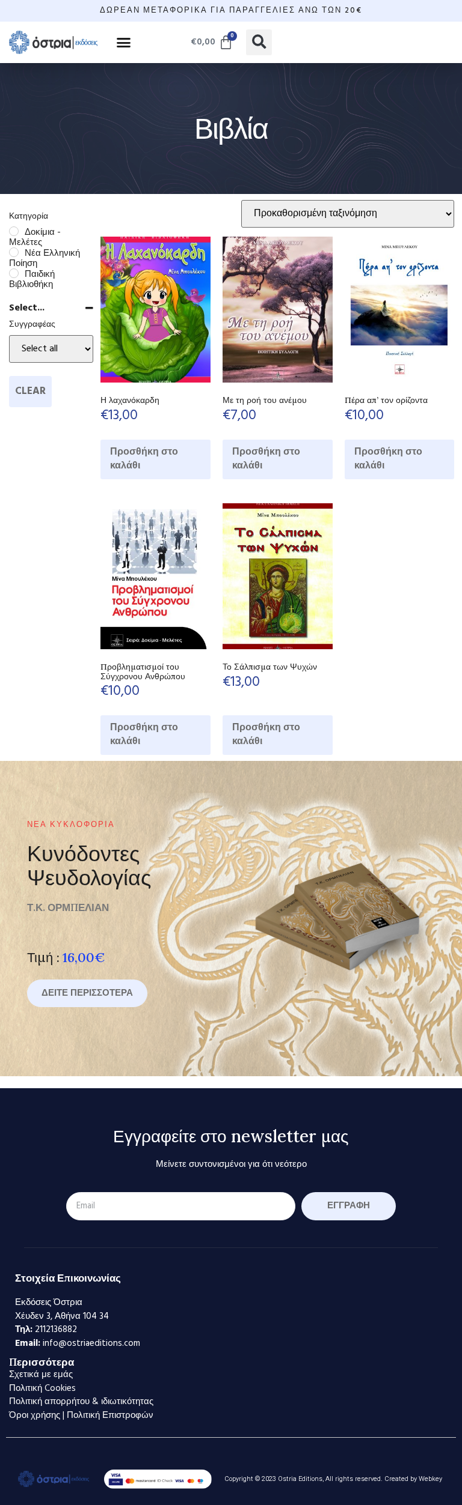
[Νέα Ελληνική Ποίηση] (14, 252)
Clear (30, 391)
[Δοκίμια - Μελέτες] (14, 231)
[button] (123, 42)
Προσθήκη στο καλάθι (144, 459)
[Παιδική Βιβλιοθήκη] (14, 273)
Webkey (430, 1479)
